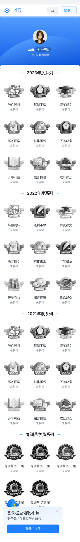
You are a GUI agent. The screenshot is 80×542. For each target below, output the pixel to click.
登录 (67, 10)
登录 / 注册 (33, 529)
